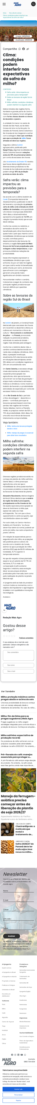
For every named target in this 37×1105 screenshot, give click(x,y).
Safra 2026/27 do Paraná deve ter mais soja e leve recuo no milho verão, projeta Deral (25, 847)
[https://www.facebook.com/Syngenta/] (12, 1054)
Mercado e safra (23, 841)
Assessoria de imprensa (24, 1027)
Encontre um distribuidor (6, 995)
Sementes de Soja (26, 987)
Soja (3, 1004)
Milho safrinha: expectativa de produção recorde (17, 736)
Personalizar (18, 1095)
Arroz (4, 1035)
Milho (4, 1009)
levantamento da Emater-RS (17, 162)
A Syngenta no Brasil (9, 972)
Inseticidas (23, 1000)
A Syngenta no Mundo (9, 977)
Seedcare (23, 1013)
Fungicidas (23, 1009)
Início (4, 13)
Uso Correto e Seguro (27, 1036)
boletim (20, 145)
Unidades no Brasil (8, 990)
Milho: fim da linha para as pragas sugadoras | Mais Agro (17, 717)
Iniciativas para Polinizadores (25, 1048)
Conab (5, 199)
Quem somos (6, 968)
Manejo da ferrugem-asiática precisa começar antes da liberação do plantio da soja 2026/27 (18, 804)
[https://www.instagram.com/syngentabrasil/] (15, 1054)
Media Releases (25, 1022)
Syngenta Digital (25, 991)
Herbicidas (23, 1005)
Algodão (5, 1017)
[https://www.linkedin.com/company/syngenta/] (18, 1054)
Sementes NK (24, 983)
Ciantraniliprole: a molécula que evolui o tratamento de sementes (25, 830)
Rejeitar (18, 1100)
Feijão (4, 1039)
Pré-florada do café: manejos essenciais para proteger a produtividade (16, 755)
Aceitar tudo (18, 1089)
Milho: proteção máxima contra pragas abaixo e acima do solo (18, 698)
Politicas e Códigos (8, 985)
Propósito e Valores (8, 981)
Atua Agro (23, 996)
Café (3, 1013)
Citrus (4, 1043)
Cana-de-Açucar (8, 1022)
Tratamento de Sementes (25, 977)
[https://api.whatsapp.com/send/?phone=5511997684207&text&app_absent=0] (25, 1054)
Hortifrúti (5, 1030)
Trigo (3, 1026)
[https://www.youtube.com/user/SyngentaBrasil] (22, 1054)
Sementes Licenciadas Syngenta (27, 971)
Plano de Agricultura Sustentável (26, 1042)
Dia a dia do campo (15, 13)
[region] (18, 1086)
